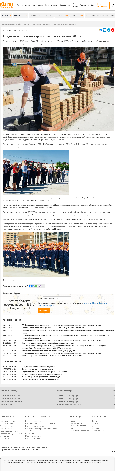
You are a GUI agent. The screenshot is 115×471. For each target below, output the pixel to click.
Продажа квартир (7, 421)
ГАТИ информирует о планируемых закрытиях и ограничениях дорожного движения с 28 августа (62, 325)
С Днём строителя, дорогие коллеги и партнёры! (42, 374)
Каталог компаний (78, 426)
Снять (27, 5)
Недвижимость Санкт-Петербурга (11, 24)
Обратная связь (98, 431)
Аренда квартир (6, 426)
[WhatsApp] (36, 286)
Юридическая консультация (97, 427)
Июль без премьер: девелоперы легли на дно (41, 377)
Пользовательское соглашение (38, 426)
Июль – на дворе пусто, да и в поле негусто (40, 379)
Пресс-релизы (36, 24)
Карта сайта (30, 433)
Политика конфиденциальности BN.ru (40, 424)
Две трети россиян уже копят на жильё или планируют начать (48, 343)
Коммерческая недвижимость (6, 437)
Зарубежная (65, 5)
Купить (20, 5)
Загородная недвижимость (11, 434)
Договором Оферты (90, 303)
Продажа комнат (7, 424)
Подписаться (44, 310)
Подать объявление (102, 5)
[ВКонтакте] (30, 286)
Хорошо (13, 467)
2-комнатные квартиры (12, 398)
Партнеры (74, 428)
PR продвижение (32, 439)
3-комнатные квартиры (12, 401)
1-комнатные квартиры (12, 395)
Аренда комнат (6, 429)
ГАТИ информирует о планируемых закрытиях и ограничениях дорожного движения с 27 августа (62, 340)
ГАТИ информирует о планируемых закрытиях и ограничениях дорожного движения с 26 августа (62, 353)
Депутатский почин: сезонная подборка (38, 367)
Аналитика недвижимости (76, 422)
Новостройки (37, 5)
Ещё (93, 5)
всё (66, 15)
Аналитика (84, 5)
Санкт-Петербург (5, 8)
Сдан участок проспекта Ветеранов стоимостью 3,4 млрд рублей (49, 351)
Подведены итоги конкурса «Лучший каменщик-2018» (59, 24)
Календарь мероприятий (80, 431)
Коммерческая (51, 5)
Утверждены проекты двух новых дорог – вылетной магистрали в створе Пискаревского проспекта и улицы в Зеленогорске (65, 336)
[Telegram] (33, 286)
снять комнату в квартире (69, 404)
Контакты (96, 424)
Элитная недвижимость (10, 431)
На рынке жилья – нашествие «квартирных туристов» (44, 372)
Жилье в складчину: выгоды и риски (37, 369)
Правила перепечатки (34, 421)
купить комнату (8, 404)
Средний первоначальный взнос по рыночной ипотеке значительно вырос (53, 356)
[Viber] (40, 286)
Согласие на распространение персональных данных (44, 430)
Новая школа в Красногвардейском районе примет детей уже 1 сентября (53, 328)
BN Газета (75, 5)
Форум (95, 421)
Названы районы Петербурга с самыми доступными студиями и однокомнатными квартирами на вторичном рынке (68, 331)
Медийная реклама (33, 436)
